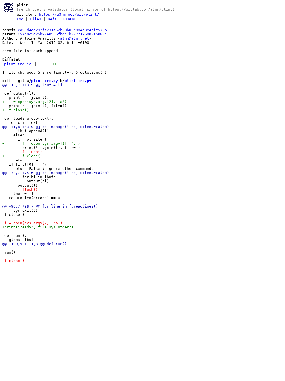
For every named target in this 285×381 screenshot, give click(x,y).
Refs (52, 19)
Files (35, 19)
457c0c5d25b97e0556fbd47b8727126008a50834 (62, 34)
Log (20, 19)
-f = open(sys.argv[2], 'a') (32, 223)
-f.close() (13, 261)
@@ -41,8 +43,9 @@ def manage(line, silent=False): (56, 127)
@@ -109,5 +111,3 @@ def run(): (35, 244)
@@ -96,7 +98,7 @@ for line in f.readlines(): (51, 206)
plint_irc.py (17, 64)
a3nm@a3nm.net (74, 38)
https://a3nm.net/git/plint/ (69, 14)
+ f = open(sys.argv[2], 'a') (34, 102)
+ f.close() (15, 110)
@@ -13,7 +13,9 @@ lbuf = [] (32, 85)
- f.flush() (22, 152)
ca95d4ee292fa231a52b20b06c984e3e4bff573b (62, 30)
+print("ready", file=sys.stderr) (37, 227)
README (70, 19)
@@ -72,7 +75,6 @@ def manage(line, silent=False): (56, 173)
